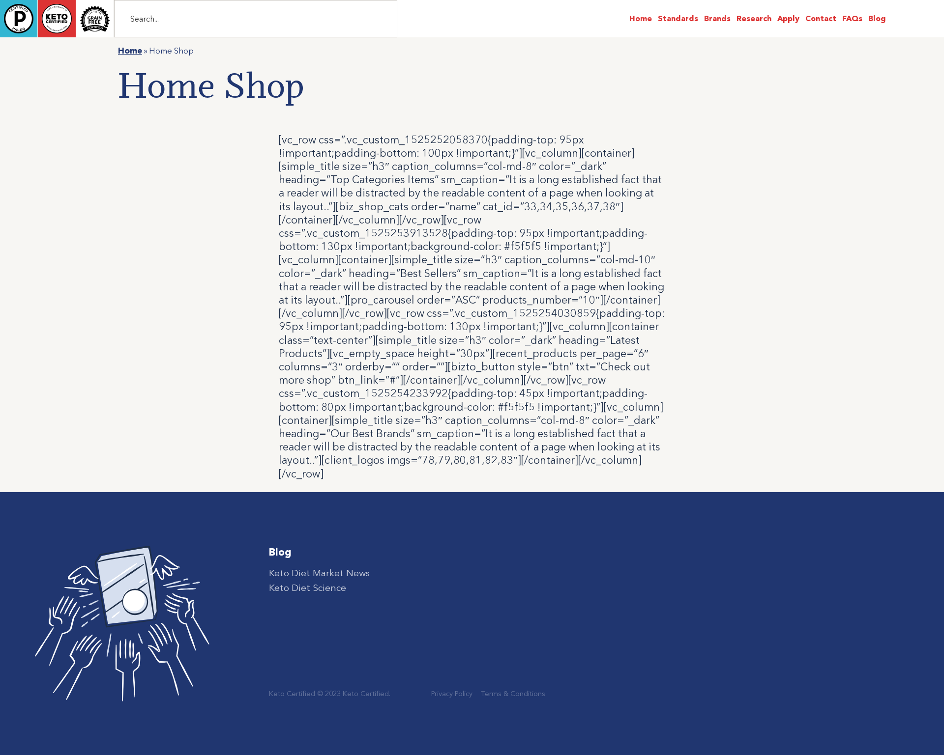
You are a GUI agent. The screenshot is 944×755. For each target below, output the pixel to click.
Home (130, 51)
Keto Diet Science (307, 587)
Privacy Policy (451, 693)
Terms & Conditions (513, 693)
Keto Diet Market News (319, 573)
